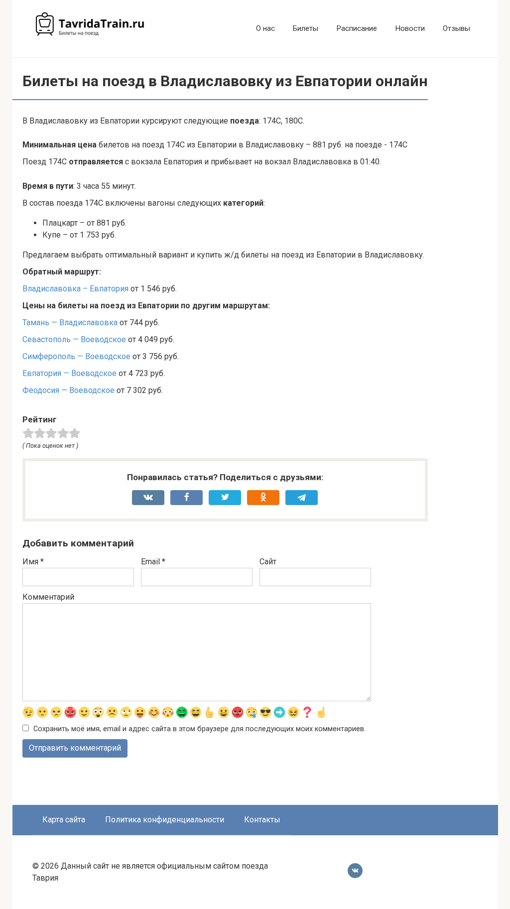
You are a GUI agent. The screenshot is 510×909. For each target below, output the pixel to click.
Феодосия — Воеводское (68, 390)
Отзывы (456, 28)
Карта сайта (63, 819)
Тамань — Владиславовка (70, 322)
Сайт (267, 561)
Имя (33, 561)
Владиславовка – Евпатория (75, 288)
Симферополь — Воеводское (76, 356)
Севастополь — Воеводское (74, 339)
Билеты (305, 28)
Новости (410, 28)
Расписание (356, 28)
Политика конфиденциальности (164, 819)
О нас (265, 28)
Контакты (262, 819)
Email (153, 561)
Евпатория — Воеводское (69, 373)
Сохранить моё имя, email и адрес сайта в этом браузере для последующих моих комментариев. (199, 729)
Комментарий (48, 597)
